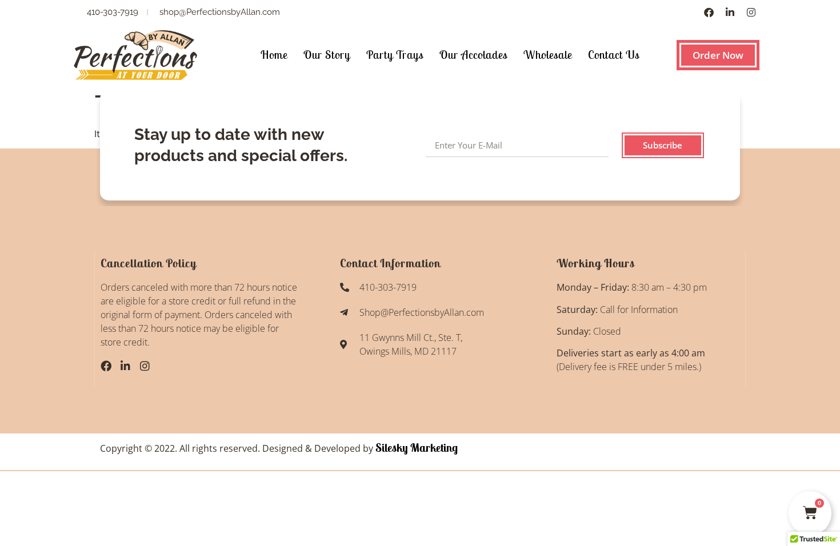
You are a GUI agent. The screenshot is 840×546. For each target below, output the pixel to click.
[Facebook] (709, 12)
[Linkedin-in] (730, 12)
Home (274, 54)
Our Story (326, 54)
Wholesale (547, 54)
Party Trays (394, 54)
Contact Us (613, 54)
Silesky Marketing (415, 447)
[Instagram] (751, 12)
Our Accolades (473, 54)
